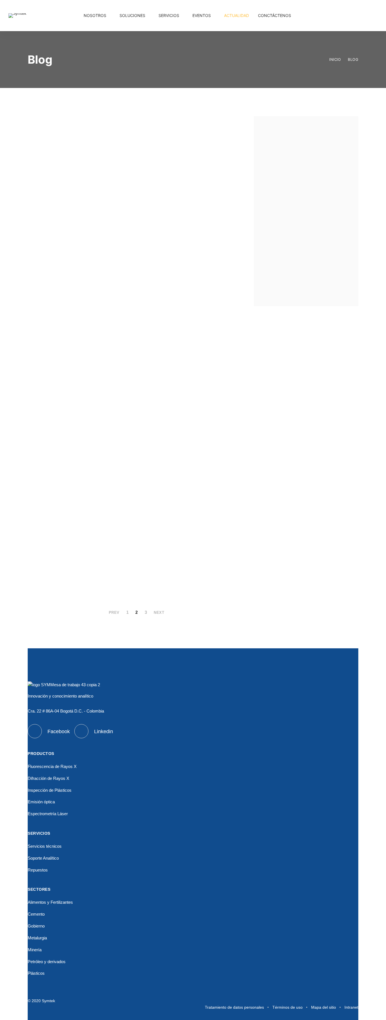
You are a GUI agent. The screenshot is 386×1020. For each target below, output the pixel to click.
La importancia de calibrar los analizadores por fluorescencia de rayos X (79, 277)
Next (159, 612)
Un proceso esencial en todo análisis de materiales (77, 153)
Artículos (307, 211)
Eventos (307, 229)
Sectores (307, 280)
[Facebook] (361, 18)
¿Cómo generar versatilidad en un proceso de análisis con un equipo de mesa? (192, 277)
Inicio (335, 59)
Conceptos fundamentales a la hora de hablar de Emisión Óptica (190, 163)
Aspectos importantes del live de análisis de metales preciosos (192, 391)
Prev (114, 612)
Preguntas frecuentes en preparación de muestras (71, 565)
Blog (353, 59)
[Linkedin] (374, 18)
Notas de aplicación (307, 246)
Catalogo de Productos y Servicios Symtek (71, 493)
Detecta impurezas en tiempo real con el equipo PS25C (78, 380)
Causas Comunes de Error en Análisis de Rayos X (191, 493)
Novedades (307, 263)
